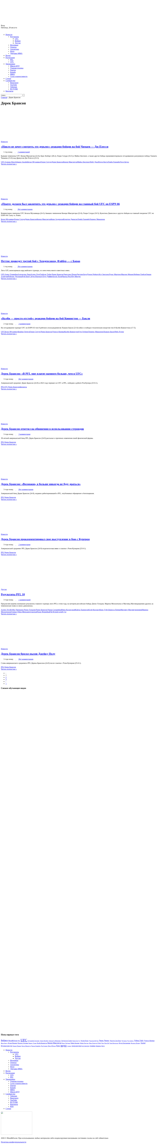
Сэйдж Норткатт (36, 276)
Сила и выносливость (18, 76)
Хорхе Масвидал (26, 1046)
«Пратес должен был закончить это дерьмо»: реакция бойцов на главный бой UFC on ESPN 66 (60, 203)
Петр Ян (106, 1043)
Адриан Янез (10, 162)
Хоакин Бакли (109, 332)
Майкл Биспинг (83, 162)
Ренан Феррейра (43, 612)
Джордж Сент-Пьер (115, 1041)
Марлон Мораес (127, 274)
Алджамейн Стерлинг (34, 1040)
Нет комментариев (25, 209)
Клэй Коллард (94, 610)
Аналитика (14, 49)
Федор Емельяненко (124, 1043)
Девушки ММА (16, 53)
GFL (3, 274)
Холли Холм (57, 276)
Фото (12, 51)
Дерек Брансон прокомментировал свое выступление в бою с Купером (45, 539)
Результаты (14, 37)
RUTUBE (14, 89)
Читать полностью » (9, 164)
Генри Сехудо (46, 162)
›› (6, 684)
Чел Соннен (44, 1046)
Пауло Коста (103, 162)
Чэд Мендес (76, 276)
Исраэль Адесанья (23, 1043)
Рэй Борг (25, 276)
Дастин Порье (84, 1041)
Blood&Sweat (12, 1041)
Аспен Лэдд (35, 274)
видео (64, 1045)
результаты (32, 612)
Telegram (13, 87)
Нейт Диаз (94, 162)
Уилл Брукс (124, 162)
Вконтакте (14, 83)
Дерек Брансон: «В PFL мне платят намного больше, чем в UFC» (42, 373)
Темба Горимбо (114, 162)
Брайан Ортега (24, 332)
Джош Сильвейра (54, 610)
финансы (23, 387)
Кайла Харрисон (81, 610)
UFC (17, 39)
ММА (12, 74)
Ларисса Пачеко (114, 610)
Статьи (8, 79)
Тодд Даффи (47, 276)
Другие (18, 43)
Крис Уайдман (66, 1043)
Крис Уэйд (104, 610)
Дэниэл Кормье (58, 332)
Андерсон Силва (66, 1041)
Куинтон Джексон (70, 219)
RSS (12, 1106)
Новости (9, 35)
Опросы (13, 47)
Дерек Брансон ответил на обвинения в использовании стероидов (42, 428)
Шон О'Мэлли (52, 1046)
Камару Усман (33, 1043)
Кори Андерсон (57, 219)
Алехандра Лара (24, 274)
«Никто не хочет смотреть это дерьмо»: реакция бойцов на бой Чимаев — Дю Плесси (54, 146)
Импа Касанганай (68, 610)
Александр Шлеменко (55, 1040)
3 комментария (24, 324)
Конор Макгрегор (70, 162)
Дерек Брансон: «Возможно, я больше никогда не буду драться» (41, 484)
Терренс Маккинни (97, 219)
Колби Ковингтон (71, 332)
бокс (58, 1046)
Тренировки (10, 64)
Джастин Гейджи (93, 1040)
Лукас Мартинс (115, 274)
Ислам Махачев (12, 1043)
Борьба (13, 72)
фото (103, 1046)
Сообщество (10, 81)
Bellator (18, 41)
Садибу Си (62, 612)
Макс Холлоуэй (93, 1043)
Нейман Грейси (140, 274)
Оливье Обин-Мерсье (19, 612)
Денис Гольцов (30, 610)
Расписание (10, 58)
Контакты (9, 91)
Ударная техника (16, 68)
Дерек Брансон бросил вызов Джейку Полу (28, 653)
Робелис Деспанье (15, 276)
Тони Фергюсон (113, 1043)
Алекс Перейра (44, 1040)
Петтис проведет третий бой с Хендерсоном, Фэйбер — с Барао (40, 261)
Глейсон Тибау (46, 274)
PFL (11, 60)
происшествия (77, 1046)
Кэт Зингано (104, 274)
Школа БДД (14, 66)
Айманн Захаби (21, 162)
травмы (92, 1046)
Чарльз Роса (66, 276)
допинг (69, 1046)
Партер (13, 70)
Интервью (14, 45)
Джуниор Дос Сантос (127, 1040)
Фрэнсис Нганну (135, 1043)
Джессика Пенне (70, 274)
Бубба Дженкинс (17, 610)
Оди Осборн (83, 332)
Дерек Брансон (57, 162)
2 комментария (24, 545)
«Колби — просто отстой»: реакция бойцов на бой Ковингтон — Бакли (45, 318)
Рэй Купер (54, 612)
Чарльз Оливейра (36, 1046)
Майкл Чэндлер (84, 1043)
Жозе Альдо (4, 1043)
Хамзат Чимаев (17, 1046)
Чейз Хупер (119, 332)
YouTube (13, 85)
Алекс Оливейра (11, 274)
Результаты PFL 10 (13, 594)
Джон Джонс (104, 1041)
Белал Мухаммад (34, 162)
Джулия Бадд (82, 274)
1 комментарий (24, 152)
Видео (8, 55)
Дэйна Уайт (138, 1041)
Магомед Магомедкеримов (131, 610)
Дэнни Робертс (93, 274)
